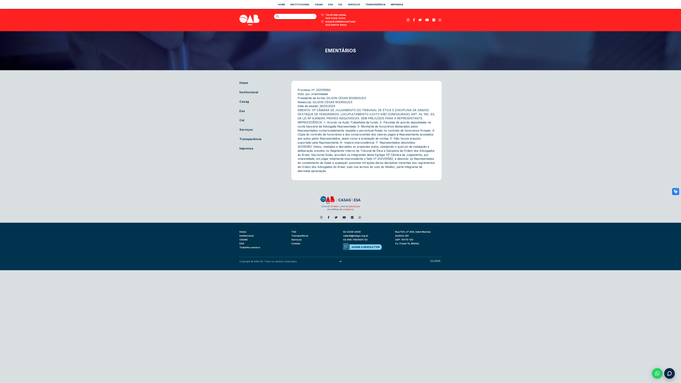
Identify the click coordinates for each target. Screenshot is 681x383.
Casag (319, 4)
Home (281, 4)
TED (293, 231)
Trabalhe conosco (249, 247)
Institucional (300, 4)
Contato (295, 243)
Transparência (375, 4)
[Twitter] (420, 20)
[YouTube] (427, 20)
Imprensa (397, 4)
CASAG (243, 239)
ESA (241, 243)
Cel (340, 4)
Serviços (354, 4)
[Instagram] (408, 20)
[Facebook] (414, 20)
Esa (330, 4)
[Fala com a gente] (669, 373)
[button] (657, 373)
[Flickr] (433, 20)
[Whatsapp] (440, 20)
